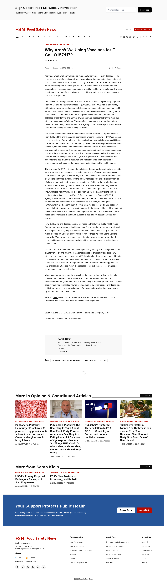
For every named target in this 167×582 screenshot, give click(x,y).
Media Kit (145, 554)
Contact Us (146, 546)
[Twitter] (124, 37)
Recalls (72, 558)
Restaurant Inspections (115, 546)
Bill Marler (22, 444)
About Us (145, 542)
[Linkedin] (130, 37)
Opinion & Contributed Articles (59, 44)
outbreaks (73, 554)
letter (55, 297)
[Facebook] (121, 37)
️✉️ (18, 558)
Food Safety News (86, 579)
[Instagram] (127, 37)
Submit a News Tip (113, 558)
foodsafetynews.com (23, 543)
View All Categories (77, 562)
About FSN (144, 510)
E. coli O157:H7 (90, 360)
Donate (144, 562)
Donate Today (126, 510)
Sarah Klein (52, 60)
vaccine (103, 360)
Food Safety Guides (77, 546)
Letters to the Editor (113, 554)
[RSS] (137, 37)
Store (144, 558)
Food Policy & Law (76, 542)
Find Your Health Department (117, 542)
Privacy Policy (147, 550)
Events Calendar (112, 550)
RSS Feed (109, 562)
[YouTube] (134, 37)
